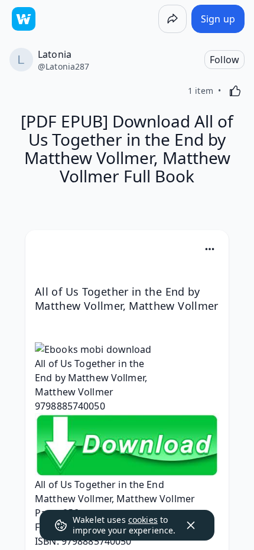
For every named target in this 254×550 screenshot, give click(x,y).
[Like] (235, 90)
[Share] (172, 19)
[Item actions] (209, 249)
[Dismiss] (190, 525)
